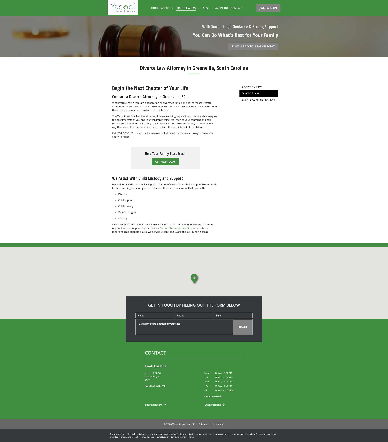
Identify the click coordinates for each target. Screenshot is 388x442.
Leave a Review (153, 404)
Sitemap (203, 424)
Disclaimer (219, 424)
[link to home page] (123, 8)
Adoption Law (252, 87)
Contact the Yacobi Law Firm (176, 228)
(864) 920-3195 (157, 386)
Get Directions (213, 404)
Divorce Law (250, 93)
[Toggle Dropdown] (172, 8)
